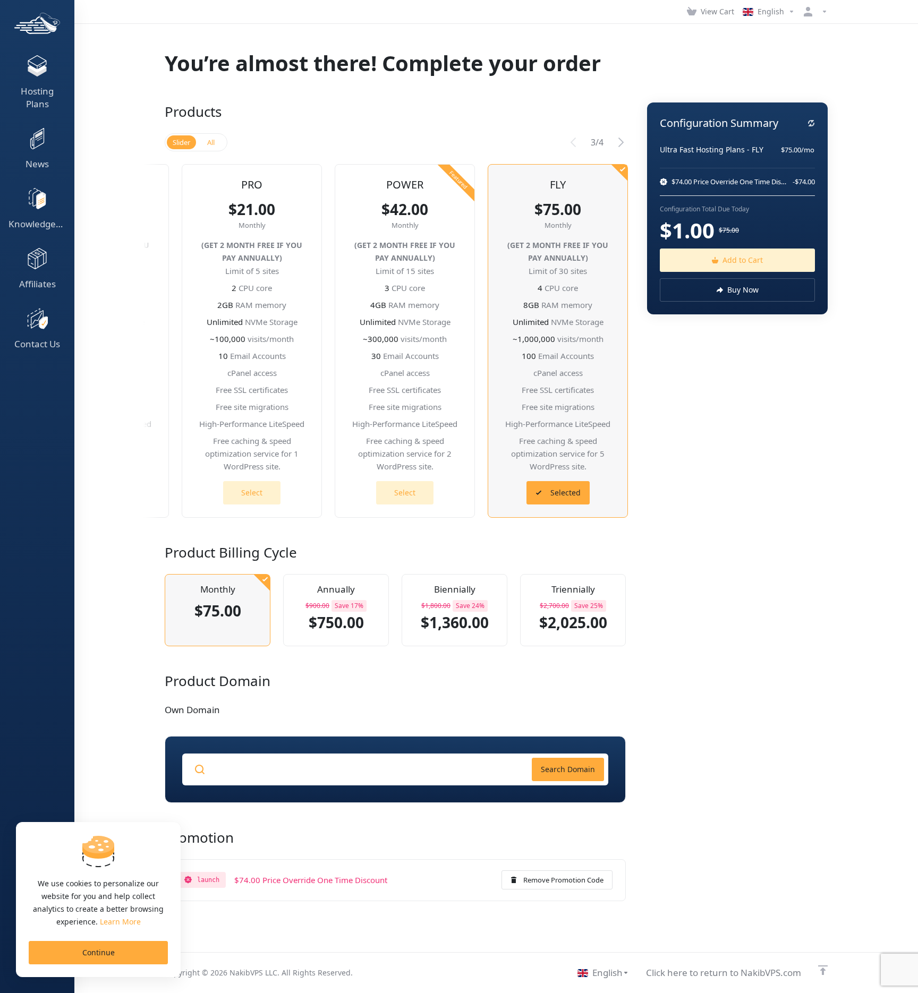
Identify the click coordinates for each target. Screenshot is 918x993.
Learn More (120, 922)
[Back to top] (823, 970)
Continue (98, 952)
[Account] (813, 11)
